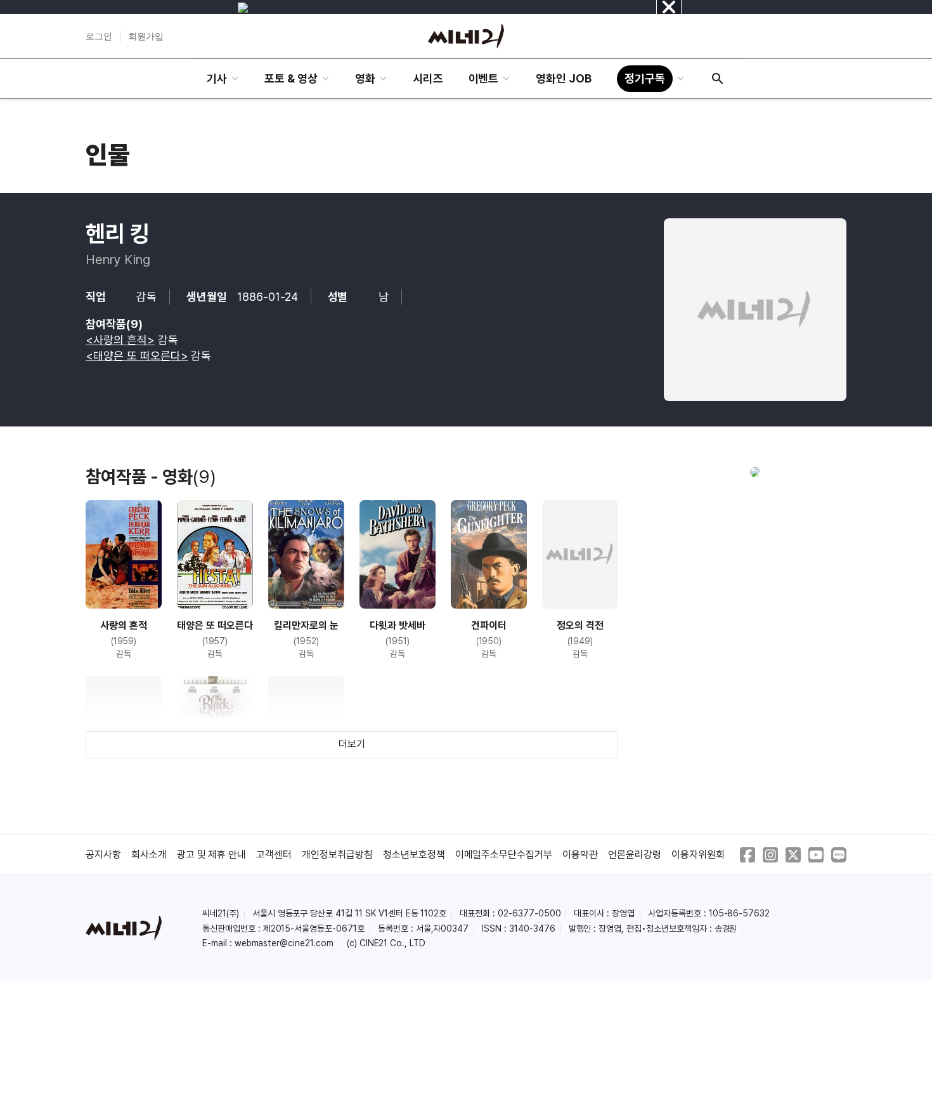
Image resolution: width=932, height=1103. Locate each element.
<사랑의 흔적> (120, 340)
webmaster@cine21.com (284, 943)
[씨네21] (466, 36)
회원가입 (146, 36)
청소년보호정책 (414, 855)
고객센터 (274, 855)
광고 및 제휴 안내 (212, 855)
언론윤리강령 (634, 855)
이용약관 (580, 855)
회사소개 (149, 855)
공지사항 (103, 855)
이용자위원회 (698, 855)
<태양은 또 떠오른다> (137, 355)
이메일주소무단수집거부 (504, 855)
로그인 (99, 36)
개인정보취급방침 (337, 855)
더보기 (352, 744)
